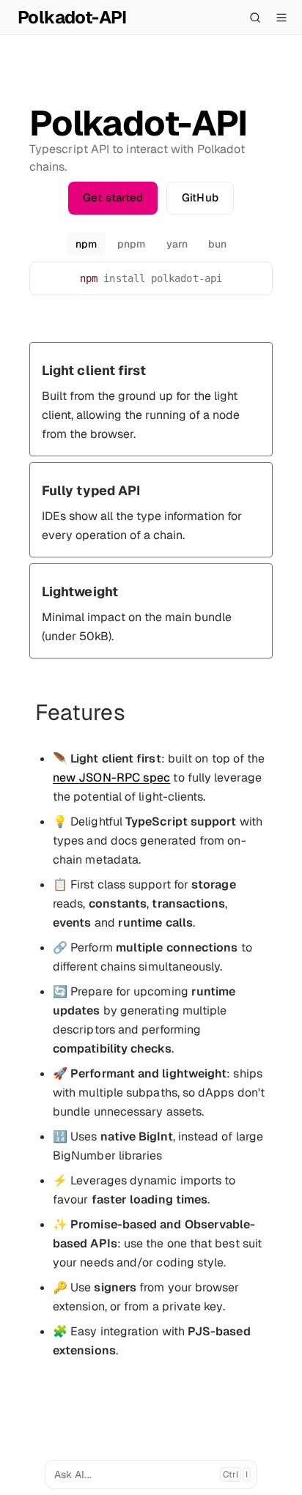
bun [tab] (217, 244)
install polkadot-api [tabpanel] (151, 278)
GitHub (200, 197)
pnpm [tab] (131, 244)
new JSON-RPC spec (111, 777)
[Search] (255, 17)
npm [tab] (86, 244)
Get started (113, 197)
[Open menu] (281, 17)
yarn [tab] (177, 244)
